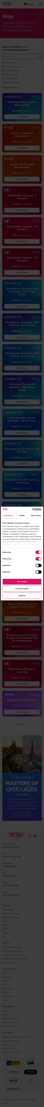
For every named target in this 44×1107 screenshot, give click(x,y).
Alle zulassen (22, 582)
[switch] (38, 559)
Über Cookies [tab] (36, 515)
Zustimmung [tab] (8, 515)
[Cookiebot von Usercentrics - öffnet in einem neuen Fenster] (32, 509)
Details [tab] (22, 515)
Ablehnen (22, 595)
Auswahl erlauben (22, 588)
